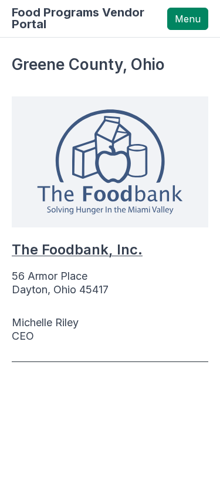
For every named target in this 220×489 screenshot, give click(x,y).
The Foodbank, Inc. (77, 249)
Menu (188, 19)
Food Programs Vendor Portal (78, 18)
